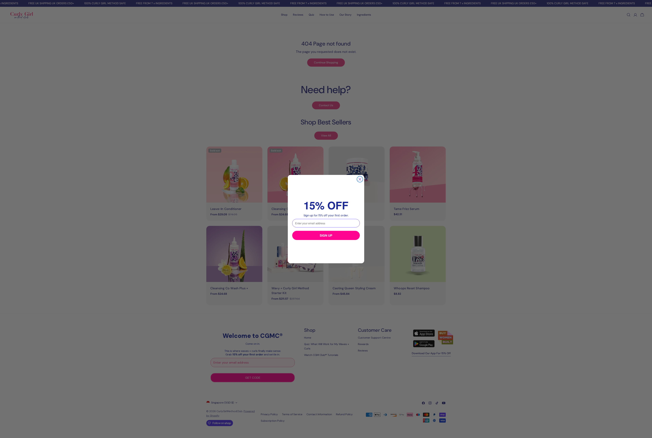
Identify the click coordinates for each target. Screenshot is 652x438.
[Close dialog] (360, 179)
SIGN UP (326, 235)
